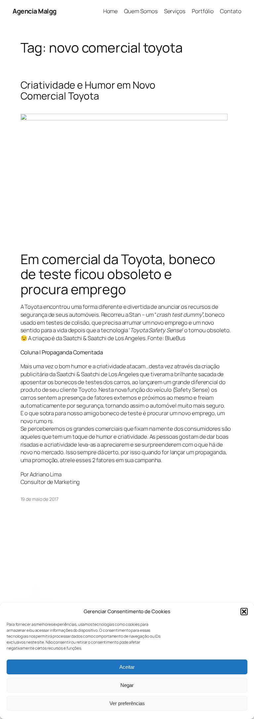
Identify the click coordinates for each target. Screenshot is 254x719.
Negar (127, 685)
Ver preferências (127, 703)
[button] (244, 611)
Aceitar (127, 667)
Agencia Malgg (35, 11)
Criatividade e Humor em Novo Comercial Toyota (88, 90)
